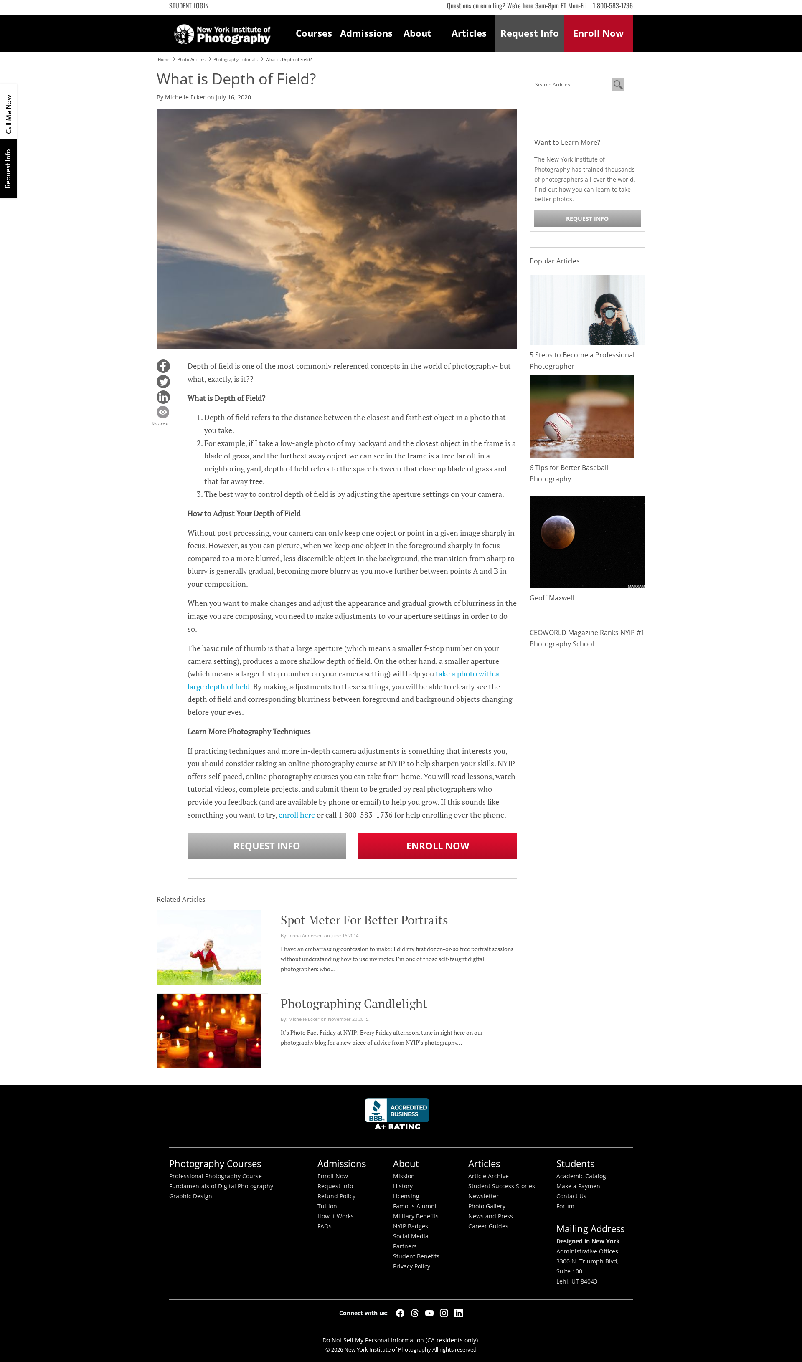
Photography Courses (215, 1163)
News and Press (490, 1216)
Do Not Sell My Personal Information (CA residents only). (401, 1340)
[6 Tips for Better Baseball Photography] (582, 416)
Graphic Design (190, 1196)
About (417, 33)
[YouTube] (429, 1313)
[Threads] (415, 1313)
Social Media (411, 1236)
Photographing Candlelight (354, 1003)
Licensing (406, 1196)
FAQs (324, 1226)
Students (575, 1163)
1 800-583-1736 (613, 5)
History (403, 1186)
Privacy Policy (411, 1266)
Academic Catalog (581, 1176)
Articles (469, 33)
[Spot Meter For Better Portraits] (209, 950)
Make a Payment (579, 1186)
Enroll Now (437, 846)
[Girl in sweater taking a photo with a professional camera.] (588, 309)
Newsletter (483, 1196)
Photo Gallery (486, 1206)
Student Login (188, 5)
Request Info (8, 168)
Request (529, 33)
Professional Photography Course (215, 1176)
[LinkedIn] (458, 1313)
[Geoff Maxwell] (588, 541)
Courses (314, 33)
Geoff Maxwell (552, 598)
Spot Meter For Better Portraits (364, 920)
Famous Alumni (415, 1206)
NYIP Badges (410, 1226)
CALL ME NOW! (8, 111)
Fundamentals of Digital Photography (221, 1186)
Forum (565, 1206)
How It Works (335, 1216)
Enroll (598, 33)
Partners (405, 1246)
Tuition (327, 1206)
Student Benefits (416, 1256)
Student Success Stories (501, 1186)
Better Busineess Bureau (398, 1116)
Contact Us (571, 1196)
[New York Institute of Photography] (222, 32)
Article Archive (488, 1176)
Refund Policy (336, 1196)
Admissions (366, 33)
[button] (163, 366)
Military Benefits (416, 1216)
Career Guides (488, 1226)
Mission (404, 1176)
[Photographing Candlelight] (209, 1034)
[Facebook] (400, 1313)
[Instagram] (444, 1313)
